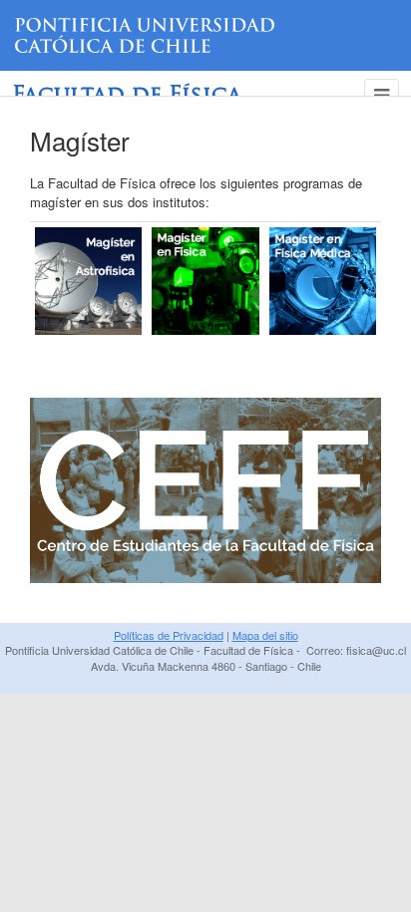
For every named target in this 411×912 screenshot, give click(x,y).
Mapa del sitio (265, 635)
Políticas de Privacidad (168, 635)
